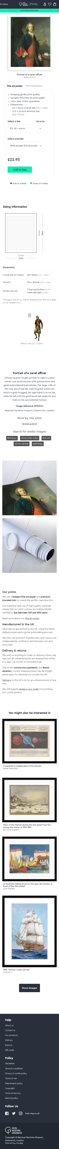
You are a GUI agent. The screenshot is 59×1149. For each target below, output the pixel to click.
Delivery (6, 680)
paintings (38, 444)
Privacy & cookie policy (16, 1074)
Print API (9, 1143)
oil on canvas (21, 444)
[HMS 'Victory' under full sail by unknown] (29, 931)
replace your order (29, 689)
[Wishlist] (49, 4)
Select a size (26, 121)
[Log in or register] (45, 4)
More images (29, 988)
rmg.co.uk (34, 1113)
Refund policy (11, 1098)
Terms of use (11, 1078)
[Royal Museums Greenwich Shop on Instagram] (20, 1115)
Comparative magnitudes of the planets (22, 766)
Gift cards (9, 1050)
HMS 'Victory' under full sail (16, 969)
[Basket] (55, 4)
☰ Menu (4, 4)
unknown (7, 972)
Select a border (16, 139)
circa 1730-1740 (29, 438)
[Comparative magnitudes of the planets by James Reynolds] (29, 741)
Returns (8, 1045)
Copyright (10, 1088)
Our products (11, 1035)
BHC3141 (12, 438)
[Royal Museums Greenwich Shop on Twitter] (13, 1115)
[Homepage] (28, 4)
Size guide (40, 121)
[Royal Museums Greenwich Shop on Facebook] (7, 1115)
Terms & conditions (14, 1069)
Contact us (10, 1030)
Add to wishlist (19, 184)
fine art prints (32, 618)
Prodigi (19, 1143)
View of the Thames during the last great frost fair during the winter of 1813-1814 (27, 826)
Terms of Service (12, 1093)
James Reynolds (10, 768)
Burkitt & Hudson (11, 830)
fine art (46, 438)
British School (29, 77)
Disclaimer (9, 1064)
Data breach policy (14, 1083)
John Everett (9, 888)
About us (9, 1025)
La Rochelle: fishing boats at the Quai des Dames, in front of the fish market (27, 885)
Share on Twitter (40, 184)
